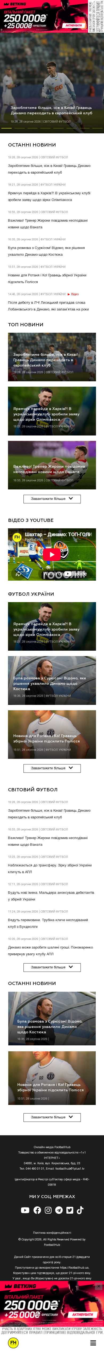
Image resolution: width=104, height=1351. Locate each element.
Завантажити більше (48, 499)
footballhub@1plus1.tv (70, 1168)
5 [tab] (58, 130)
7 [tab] (84, 130)
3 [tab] (32, 130)
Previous (4, 1056)
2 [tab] (19, 130)
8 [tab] (97, 130)
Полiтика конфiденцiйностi (52, 1233)
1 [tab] (6, 130)
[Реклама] (52, 16)
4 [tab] (45, 130)
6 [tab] (71, 130)
